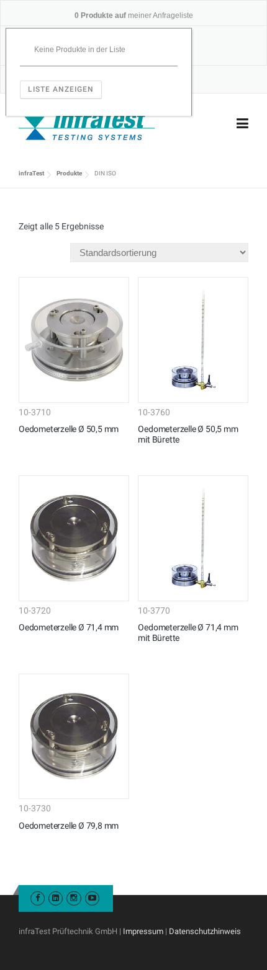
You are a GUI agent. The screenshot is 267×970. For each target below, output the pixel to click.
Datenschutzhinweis (205, 931)
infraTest (31, 173)
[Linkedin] (55, 897)
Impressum (143, 931)
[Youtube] (92, 897)
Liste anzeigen (61, 89)
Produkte (69, 173)
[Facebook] (37, 897)
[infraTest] (87, 124)
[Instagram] (73, 897)
